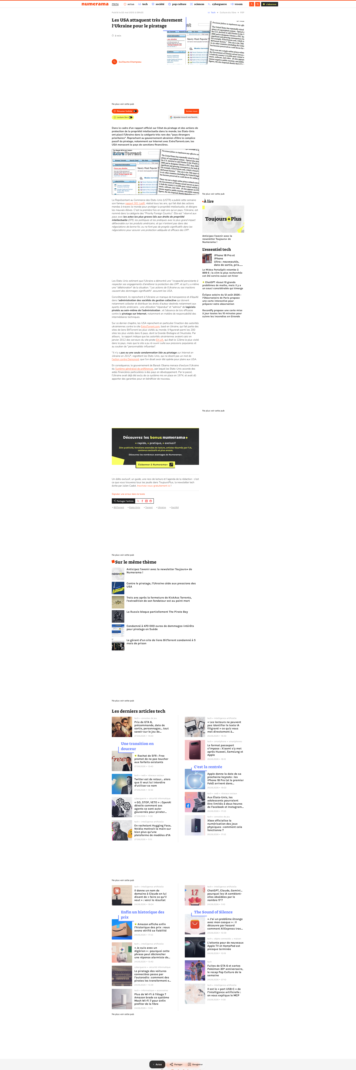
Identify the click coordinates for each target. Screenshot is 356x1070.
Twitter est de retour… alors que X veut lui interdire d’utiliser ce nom (152, 782)
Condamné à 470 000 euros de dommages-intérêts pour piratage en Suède (160, 627)
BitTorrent (119, 507)
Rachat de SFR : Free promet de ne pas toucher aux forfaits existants (151, 759)
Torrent (149, 507)
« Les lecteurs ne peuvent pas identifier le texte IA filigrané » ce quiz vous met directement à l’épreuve (224, 726)
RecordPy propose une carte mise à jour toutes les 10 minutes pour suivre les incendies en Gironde (222, 313)
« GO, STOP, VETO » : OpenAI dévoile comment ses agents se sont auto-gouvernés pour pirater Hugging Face (152, 807)
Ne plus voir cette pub (123, 104)
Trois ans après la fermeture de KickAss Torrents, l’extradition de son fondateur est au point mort (159, 599)
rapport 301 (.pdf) (135, 203)
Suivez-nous (191, 111)
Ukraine (162, 507)
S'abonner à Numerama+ (153, 464)
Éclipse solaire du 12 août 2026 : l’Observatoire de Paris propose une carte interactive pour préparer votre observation (221, 299)
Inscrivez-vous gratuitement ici (153, 485)
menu (115, 3)
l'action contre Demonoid (125, 359)
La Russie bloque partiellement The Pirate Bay (157, 611)
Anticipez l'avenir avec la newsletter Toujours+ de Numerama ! (159, 571)
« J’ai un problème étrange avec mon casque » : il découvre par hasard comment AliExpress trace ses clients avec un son (225, 923)
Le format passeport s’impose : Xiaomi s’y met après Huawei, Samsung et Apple (225, 750)
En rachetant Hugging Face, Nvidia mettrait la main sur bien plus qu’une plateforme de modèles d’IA (152, 830)
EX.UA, (160, 339)
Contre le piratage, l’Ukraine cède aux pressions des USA (161, 585)
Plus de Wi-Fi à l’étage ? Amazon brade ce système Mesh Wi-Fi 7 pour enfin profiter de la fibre (151, 999)
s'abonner (271, 4)
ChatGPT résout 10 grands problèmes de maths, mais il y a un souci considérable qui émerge (222, 285)
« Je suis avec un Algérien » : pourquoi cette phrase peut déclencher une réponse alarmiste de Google (152, 952)
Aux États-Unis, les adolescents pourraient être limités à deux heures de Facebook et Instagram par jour (224, 802)
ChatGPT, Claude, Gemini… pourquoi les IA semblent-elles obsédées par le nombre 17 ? (224, 895)
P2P (242, 12)
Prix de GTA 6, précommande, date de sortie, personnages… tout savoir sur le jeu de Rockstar (151, 726)
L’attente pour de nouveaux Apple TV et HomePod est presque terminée (225, 946)
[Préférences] (257, 4)
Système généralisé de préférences (134, 368)
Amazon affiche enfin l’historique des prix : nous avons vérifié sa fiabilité (152, 927)
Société (175, 507)
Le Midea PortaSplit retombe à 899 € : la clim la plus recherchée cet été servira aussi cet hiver (222, 272)
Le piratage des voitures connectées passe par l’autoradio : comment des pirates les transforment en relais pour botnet (152, 975)
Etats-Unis (134, 507)
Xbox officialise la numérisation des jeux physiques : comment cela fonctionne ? (224, 825)
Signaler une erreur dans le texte (128, 494)
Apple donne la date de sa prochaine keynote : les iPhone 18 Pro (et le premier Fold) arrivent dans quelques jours (225, 778)
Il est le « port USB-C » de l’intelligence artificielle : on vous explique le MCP (224, 992)
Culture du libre (228, 12)
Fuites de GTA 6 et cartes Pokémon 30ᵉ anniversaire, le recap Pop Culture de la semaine (225, 970)
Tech (213, 12)
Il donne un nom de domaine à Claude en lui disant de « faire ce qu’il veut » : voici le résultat (150, 895)
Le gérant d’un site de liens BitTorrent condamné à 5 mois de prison (161, 642)
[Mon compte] (251, 4)
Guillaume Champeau (130, 62)
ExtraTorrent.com (150, 326)
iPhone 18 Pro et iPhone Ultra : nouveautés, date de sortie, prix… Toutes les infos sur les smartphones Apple (227, 260)
